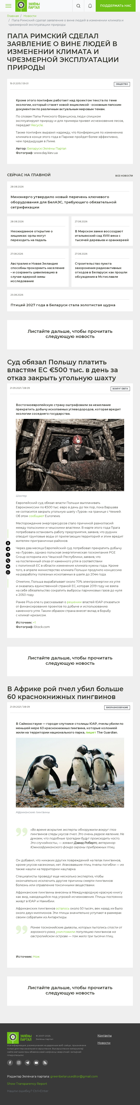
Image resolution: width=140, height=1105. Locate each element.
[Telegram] (8, 549)
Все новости (124, 175)
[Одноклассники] (8, 543)
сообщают (36, 516)
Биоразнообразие (117, 707)
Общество (122, 84)
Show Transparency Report (27, 1083)
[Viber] (8, 560)
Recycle (37, 125)
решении (74, 602)
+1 (34, 622)
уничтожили (65, 932)
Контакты (105, 1035)
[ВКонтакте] (8, 566)
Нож (36, 956)
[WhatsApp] (8, 572)
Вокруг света (120, 389)
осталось (62, 908)
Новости (30, 16)
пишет (91, 732)
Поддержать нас (115, 5)
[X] (8, 555)
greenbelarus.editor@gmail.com (74, 1076)
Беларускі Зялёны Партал (46, 148)
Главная (13, 16)
